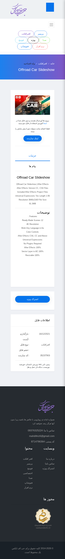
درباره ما (50, 459)
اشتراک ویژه (32, 299)
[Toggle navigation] (51, 25)
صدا (44, 40)
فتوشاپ (25, 46)
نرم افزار (40, 46)
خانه (52, 63)
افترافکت (26, 33)
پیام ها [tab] (32, 166)
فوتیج (21, 40)
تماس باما (49, 463)
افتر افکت (27, 459)
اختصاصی (27, 473)
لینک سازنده (32, 138)
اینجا (45, 123)
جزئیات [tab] (32, 155)
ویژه (33, 40)
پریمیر (41, 33)
